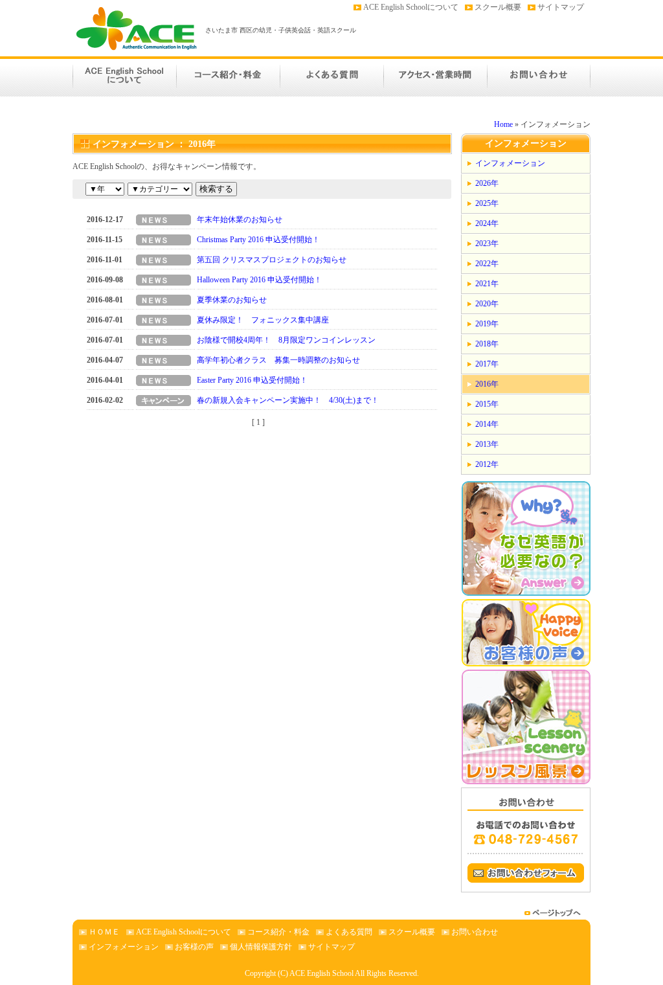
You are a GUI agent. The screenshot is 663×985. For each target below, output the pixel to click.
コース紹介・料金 (228, 76)
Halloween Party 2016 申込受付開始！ (259, 279)
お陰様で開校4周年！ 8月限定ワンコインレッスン (286, 340)
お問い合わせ (538, 76)
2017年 (487, 363)
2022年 (487, 263)
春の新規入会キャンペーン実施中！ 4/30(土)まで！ (288, 400)
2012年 (487, 464)
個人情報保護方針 (261, 946)
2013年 (487, 444)
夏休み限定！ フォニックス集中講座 (263, 319)
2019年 (487, 323)
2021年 (487, 283)
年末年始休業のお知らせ (239, 219)
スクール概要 (498, 7)
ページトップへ (554, 913)
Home (503, 124)
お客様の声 (194, 946)
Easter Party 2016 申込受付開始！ (252, 380)
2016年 (487, 384)
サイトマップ (560, 7)
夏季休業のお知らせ (232, 299)
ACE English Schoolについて (410, 7)
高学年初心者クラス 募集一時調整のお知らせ (278, 360)
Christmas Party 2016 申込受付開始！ (258, 239)
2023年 (487, 243)
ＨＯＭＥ (104, 931)
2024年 (487, 223)
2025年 (487, 203)
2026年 (487, 183)
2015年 (487, 404)
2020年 (487, 303)
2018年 (487, 343)
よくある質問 (331, 76)
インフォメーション (510, 163)
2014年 (487, 424)
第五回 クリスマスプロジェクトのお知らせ (271, 259)
